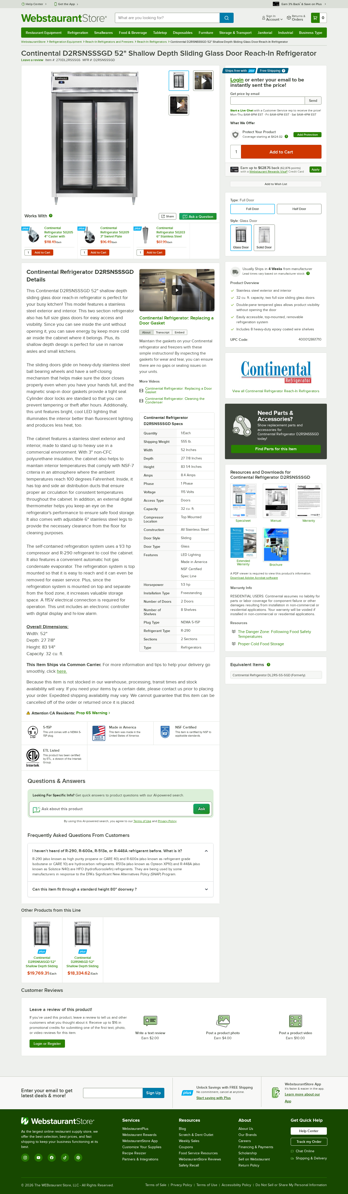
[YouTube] (38, 1158)
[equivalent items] (268, 664)
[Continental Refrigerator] (276, 371)
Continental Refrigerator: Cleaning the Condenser (175, 400)
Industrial (285, 33)
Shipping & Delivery (311, 1158)
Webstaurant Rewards (139, 1135)
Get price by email (244, 94)
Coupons (186, 1147)
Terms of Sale (155, 1185)
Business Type (310, 33)
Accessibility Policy (236, 1185)
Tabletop (160, 33)
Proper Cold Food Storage (276, 643)
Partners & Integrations (140, 1159)
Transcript (162, 332)
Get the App (66, 4)
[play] (177, 290)
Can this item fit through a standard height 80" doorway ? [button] (84, 889)
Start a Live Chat (241, 110)
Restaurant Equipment (43, 33)
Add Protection (307, 134)
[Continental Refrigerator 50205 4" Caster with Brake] (49, 241)
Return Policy (248, 1165)
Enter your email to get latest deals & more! (46, 1093)
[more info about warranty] (286, 136)
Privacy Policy (167, 821)
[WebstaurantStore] (63, 1121)
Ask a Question (201, 217)
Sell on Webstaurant (254, 1159)
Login (237, 80)
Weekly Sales (189, 1141)
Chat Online (305, 1151)
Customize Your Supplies (142, 1147)
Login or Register (47, 1044)
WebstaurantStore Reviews (200, 1159)
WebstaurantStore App (140, 1141)
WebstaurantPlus (135, 1129)
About (146, 332)
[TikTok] (65, 1158)
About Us (245, 1129)
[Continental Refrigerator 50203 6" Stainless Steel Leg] (161, 241)
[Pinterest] (78, 1158)
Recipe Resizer (134, 1153)
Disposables (183, 33)
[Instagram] (25, 1158)
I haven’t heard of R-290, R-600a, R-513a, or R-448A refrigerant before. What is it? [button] (107, 851)
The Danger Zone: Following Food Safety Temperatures (274, 634)
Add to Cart (42, 252)
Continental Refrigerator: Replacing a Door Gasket (178, 390)
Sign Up (153, 1093)
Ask (201, 809)
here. (62, 671)
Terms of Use (142, 821)
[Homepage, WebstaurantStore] (64, 18)
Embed (179, 332)
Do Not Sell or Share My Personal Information (291, 1185)
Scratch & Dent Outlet (196, 1135)
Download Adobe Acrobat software (254, 578)
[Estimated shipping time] (308, 273)
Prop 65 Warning (91, 713)
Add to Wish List (276, 184)
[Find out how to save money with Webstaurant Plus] (26, 229)
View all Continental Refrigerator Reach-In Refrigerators (275, 391)
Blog (182, 1129)
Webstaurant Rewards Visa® (268, 171)
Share (170, 216)
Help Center (34, 4)
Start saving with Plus (213, 1098)
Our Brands (247, 1135)
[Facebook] (52, 1158)
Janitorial (265, 33)
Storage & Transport (235, 33)
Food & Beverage (133, 33)
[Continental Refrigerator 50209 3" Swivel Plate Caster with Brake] (105, 241)
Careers (244, 1141)
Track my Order (309, 1142)
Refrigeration (78, 33)
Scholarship (247, 1153)
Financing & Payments (255, 1147)
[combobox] (167, 18)
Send (313, 101)
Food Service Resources (198, 1153)
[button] (179, 81)
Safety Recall (189, 1165)
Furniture (206, 33)
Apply (317, 170)
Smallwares (103, 33)
